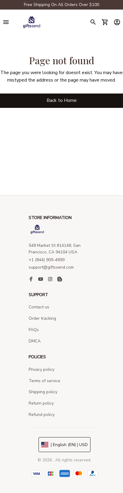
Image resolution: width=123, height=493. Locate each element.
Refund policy (42, 414)
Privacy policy (41, 369)
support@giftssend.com (51, 267)
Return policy (41, 403)
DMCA (35, 341)
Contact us (39, 307)
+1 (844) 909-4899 (46, 260)
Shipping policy (43, 392)
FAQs (34, 330)
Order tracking (42, 318)
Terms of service (44, 381)
